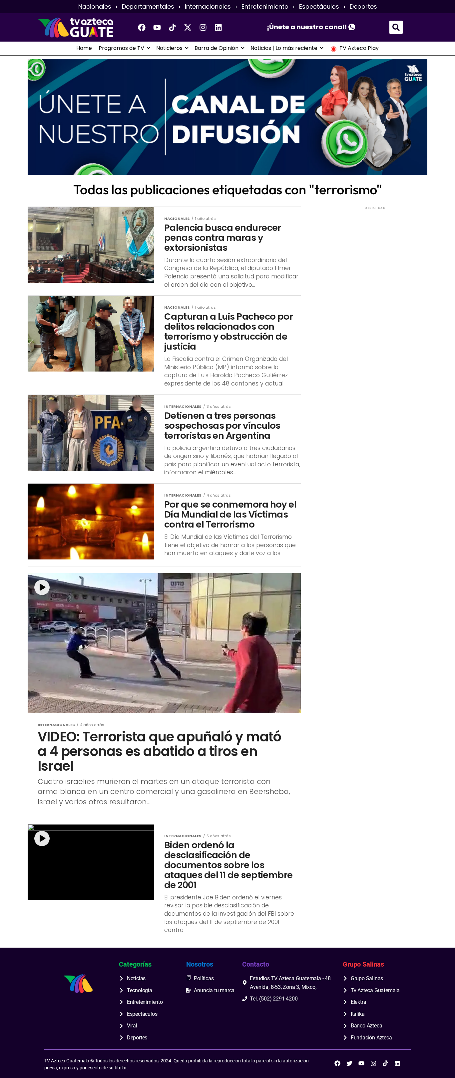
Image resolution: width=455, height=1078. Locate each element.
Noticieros (169, 48)
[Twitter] (349, 1063)
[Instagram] (203, 27)
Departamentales (148, 6)
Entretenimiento (264, 6)
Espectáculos (319, 6)
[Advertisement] (374, 252)
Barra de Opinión (216, 48)
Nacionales (94, 6)
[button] (396, 27)
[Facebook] (142, 27)
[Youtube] (157, 27)
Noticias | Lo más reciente (283, 48)
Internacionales (208, 6)
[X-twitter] (188, 27)
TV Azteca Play (359, 48)
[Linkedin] (218, 27)
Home (84, 48)
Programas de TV (121, 48)
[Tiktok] (172, 27)
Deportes (363, 6)
